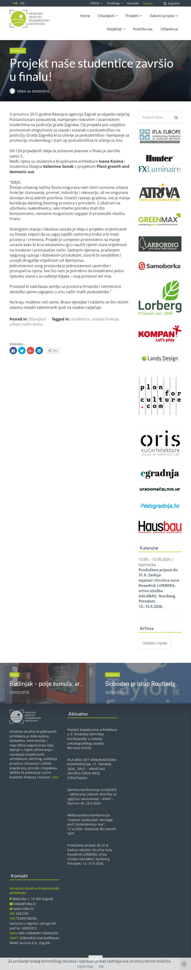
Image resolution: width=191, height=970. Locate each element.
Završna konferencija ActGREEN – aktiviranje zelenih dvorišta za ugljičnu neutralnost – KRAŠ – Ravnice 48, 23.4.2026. (91, 797)
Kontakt (133, 3)
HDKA (94, 3)
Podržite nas (143, 29)
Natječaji (114, 29)
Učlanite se (169, 29)
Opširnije (85, 966)
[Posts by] (13, 91)
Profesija (113, 3)
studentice (80, 319)
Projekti (132, 15)
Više (55, 777)
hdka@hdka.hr (25, 903)
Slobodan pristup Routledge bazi (148, 683)
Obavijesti (106, 15)
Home (85, 15)
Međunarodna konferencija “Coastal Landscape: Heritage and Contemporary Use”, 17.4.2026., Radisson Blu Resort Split (91, 824)
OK (101, 966)
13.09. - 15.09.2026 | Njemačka (159, 583)
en (22, 3)
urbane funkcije (105, 319)
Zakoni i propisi (162, 15)
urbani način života (26, 324)
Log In (148, 3)
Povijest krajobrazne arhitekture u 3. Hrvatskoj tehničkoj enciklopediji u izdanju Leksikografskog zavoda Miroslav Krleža (92, 738)
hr (15, 3)
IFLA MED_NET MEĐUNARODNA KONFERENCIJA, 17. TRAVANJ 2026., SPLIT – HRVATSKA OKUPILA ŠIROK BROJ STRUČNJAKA (91, 768)
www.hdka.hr (23, 908)
